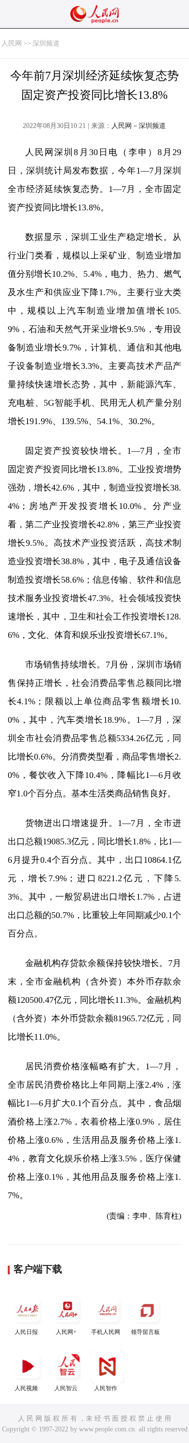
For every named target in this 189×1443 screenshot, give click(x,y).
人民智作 (105, 1388)
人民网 (11, 43)
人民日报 (26, 1332)
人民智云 (66, 1388)
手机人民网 (105, 1332)
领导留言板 (145, 1332)
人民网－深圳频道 (138, 125)
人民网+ (66, 1332)
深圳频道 (46, 43)
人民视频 (26, 1388)
